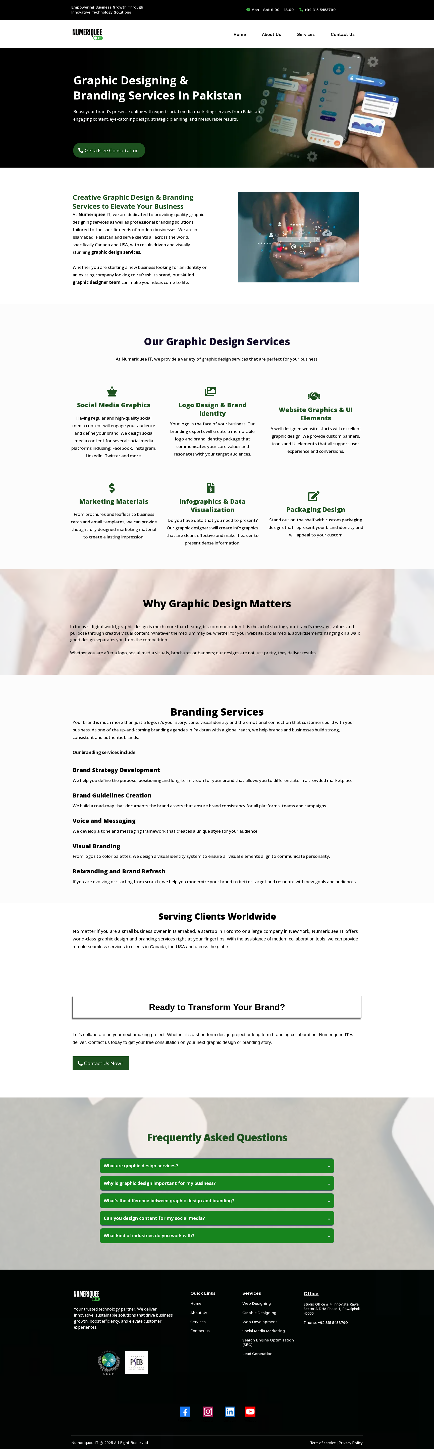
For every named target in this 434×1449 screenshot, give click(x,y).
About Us (271, 34)
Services (306, 34)
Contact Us (343, 34)
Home (240, 34)
